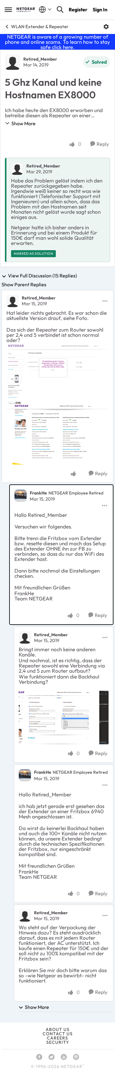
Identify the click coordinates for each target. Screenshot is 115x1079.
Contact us (58, 1033)
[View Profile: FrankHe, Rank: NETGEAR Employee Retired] (20, 496)
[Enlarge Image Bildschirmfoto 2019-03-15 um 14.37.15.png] (64, 717)
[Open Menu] (106, 26)
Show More (23, 123)
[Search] (60, 9)
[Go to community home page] (26, 9)
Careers (57, 1038)
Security (57, 1042)
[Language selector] (45, 9)
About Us (58, 1029)
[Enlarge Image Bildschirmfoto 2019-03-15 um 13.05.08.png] (57, 373)
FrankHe (38, 493)
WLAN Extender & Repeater (39, 26)
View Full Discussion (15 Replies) (42, 276)
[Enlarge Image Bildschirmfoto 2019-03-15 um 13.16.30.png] (57, 434)
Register (78, 9)
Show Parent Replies (24, 284)
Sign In (100, 9)
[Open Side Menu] (8, 9)
